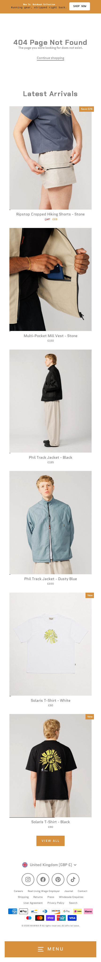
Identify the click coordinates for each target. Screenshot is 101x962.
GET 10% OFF (76, 496)
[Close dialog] (98, 469)
